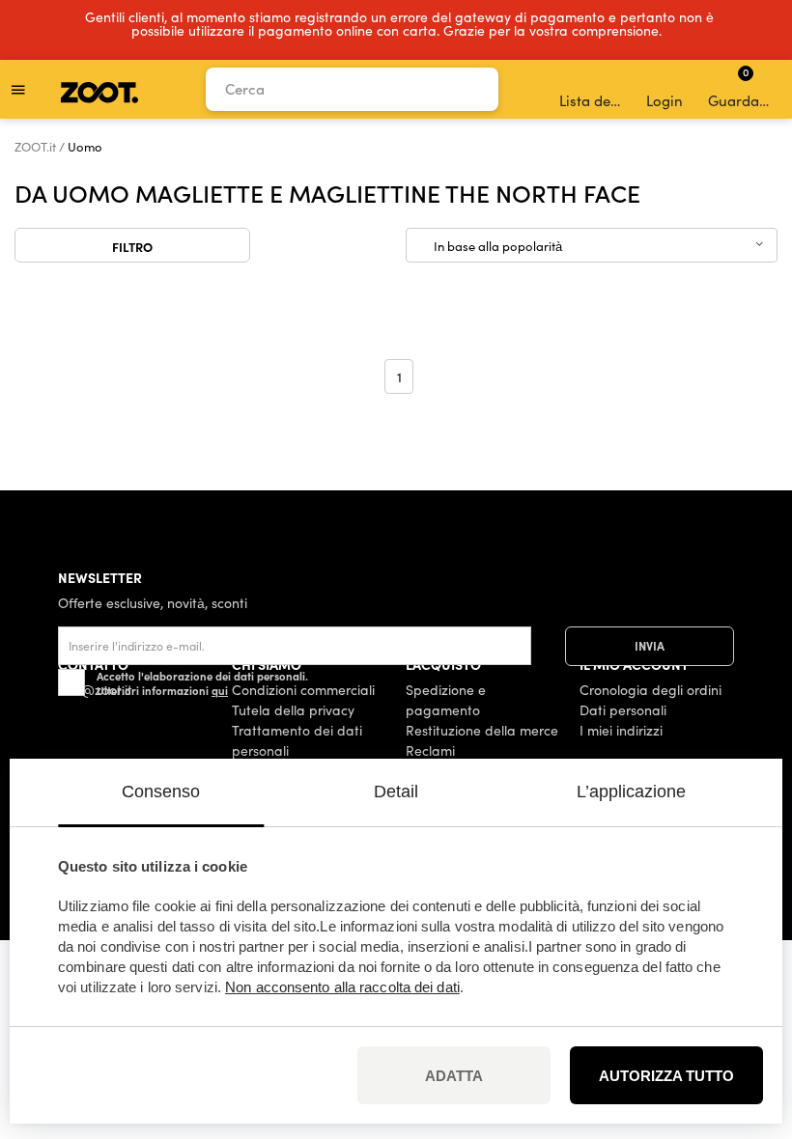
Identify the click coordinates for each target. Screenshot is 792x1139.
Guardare (740, 87)
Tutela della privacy (293, 710)
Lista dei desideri (591, 100)
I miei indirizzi (621, 730)
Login (664, 100)
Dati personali (623, 710)
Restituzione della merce (482, 730)
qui (220, 690)
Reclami (430, 750)
